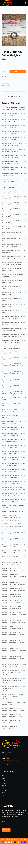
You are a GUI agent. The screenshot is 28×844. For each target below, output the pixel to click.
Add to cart (18, 71)
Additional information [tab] (14, 96)
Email (3, 821)
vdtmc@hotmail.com (12, 761)
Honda (4, 785)
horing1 (7, 85)
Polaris (4, 788)
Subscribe (6, 829)
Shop (3, 780)
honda (10, 83)
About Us (4, 778)
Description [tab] (14, 93)
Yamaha (4, 783)
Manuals (4, 790)
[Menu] (25, 3)
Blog (3, 795)
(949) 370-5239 (11, 758)
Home (3, 776)
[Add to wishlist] (2, 76)
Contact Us (5, 793)
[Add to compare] (5, 76)
